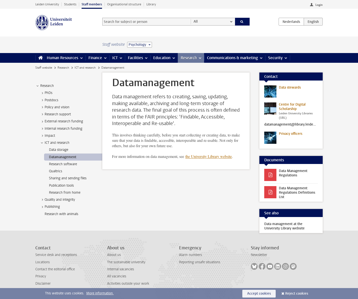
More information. (100, 293)
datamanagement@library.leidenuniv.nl (291, 124)
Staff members (92, 4)
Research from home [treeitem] (64, 192)
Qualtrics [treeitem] (55, 171)
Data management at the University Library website (284, 226)
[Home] (39, 58)
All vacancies (116, 276)
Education (161, 57)
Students (70, 4)
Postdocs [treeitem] (51, 100)
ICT (115, 57)
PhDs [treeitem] (48, 93)
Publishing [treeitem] (52, 206)
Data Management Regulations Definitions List (297, 192)
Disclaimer (43, 283)
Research (189, 57)
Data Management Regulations (293, 173)
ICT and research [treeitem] (57, 142)
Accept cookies (259, 293)
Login (319, 5)
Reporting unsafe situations (199, 262)
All (196, 21)
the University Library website (208, 156)
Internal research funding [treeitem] (63, 128)
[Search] (242, 22)
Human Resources (62, 57)
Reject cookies (296, 293)
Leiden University (47, 4)
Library (151, 4)
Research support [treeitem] (58, 114)
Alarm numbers (190, 255)
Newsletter (259, 255)
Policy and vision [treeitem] (57, 107)
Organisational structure (124, 4)
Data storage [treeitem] (58, 149)
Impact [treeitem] (50, 135)
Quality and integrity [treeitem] (60, 199)
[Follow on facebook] (262, 266)
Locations (42, 262)
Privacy (40, 276)
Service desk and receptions (56, 255)
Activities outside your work (128, 283)
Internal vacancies (120, 269)
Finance (95, 57)
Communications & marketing (232, 57)
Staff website (43, 68)
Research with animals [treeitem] (61, 214)
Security (275, 57)
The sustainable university (126, 262)
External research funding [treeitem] (64, 121)
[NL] (291, 22)
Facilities (135, 57)
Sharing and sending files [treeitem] (67, 178)
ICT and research (85, 68)
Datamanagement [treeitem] (62, 157)
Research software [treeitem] (63, 164)
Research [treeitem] (47, 85)
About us (114, 255)
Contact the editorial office (55, 269)
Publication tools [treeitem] (61, 185)
